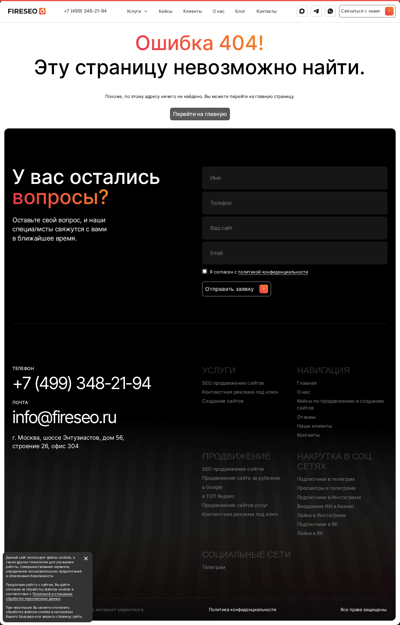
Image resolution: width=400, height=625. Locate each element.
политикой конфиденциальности (273, 272)
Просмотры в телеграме (326, 488)
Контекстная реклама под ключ (240, 392)
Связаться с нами (360, 11)
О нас (218, 11)
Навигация (323, 370)
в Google (212, 487)
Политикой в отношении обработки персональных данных (39, 596)
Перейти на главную (200, 114)
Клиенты (192, 11)
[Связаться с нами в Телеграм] (316, 11)
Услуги (134, 11)
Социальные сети (246, 554)
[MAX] (302, 11)
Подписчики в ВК (317, 524)
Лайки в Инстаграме (322, 515)
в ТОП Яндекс (218, 496)
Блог (240, 11)
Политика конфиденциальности (242, 609)
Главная (307, 383)
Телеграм (214, 567)
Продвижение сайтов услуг (235, 505)
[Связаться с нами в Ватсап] (330, 11)
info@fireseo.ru (64, 417)
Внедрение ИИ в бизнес (325, 506)
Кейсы (165, 11)
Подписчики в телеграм (326, 479)
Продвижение (236, 456)
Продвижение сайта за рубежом (241, 478)
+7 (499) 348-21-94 (85, 11)
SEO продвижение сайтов (233, 383)
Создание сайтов (223, 401)
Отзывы (306, 417)
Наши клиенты (314, 426)
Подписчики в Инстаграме (329, 497)
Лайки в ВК (310, 533)
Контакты (267, 11)
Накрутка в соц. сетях (335, 461)
